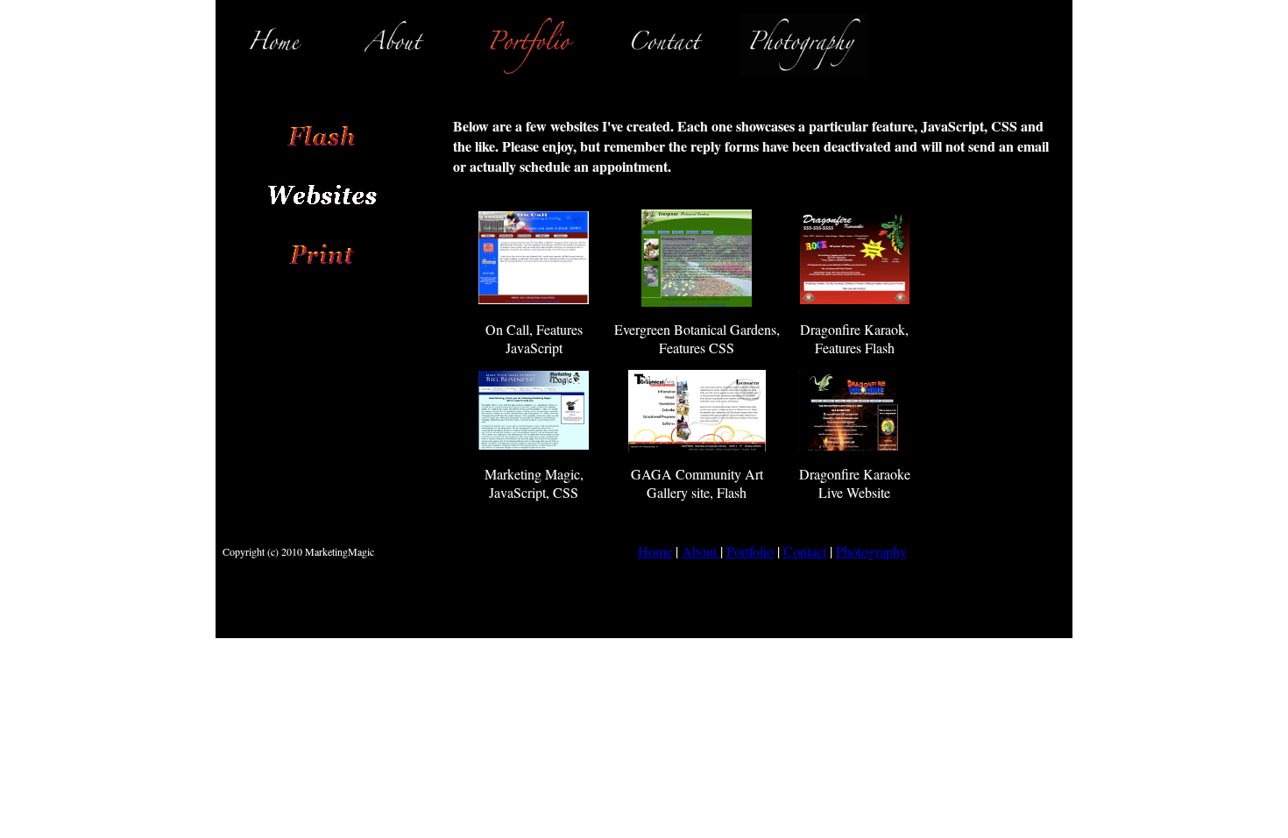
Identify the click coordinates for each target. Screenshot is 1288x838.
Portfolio (750, 551)
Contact (804, 551)
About (701, 551)
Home (655, 551)
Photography (871, 551)
